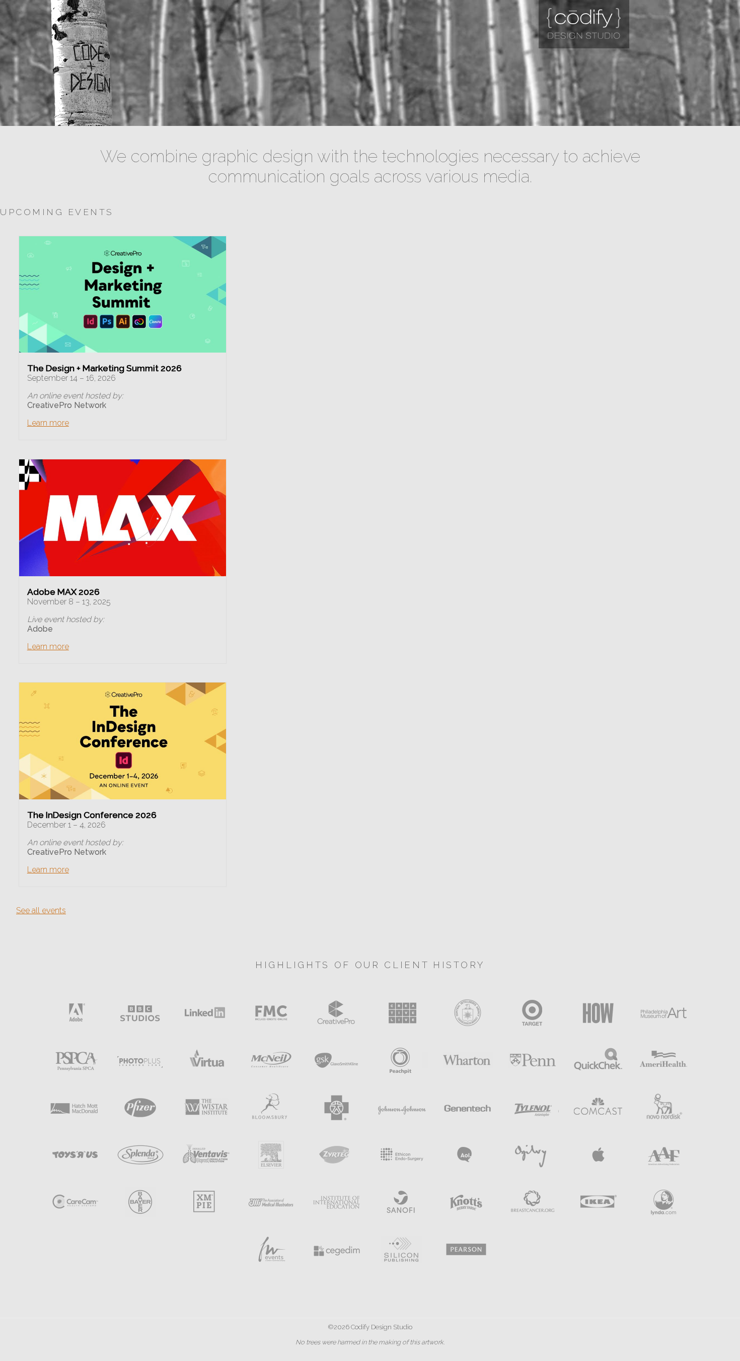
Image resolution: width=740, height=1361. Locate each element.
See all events (41, 910)
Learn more (48, 423)
